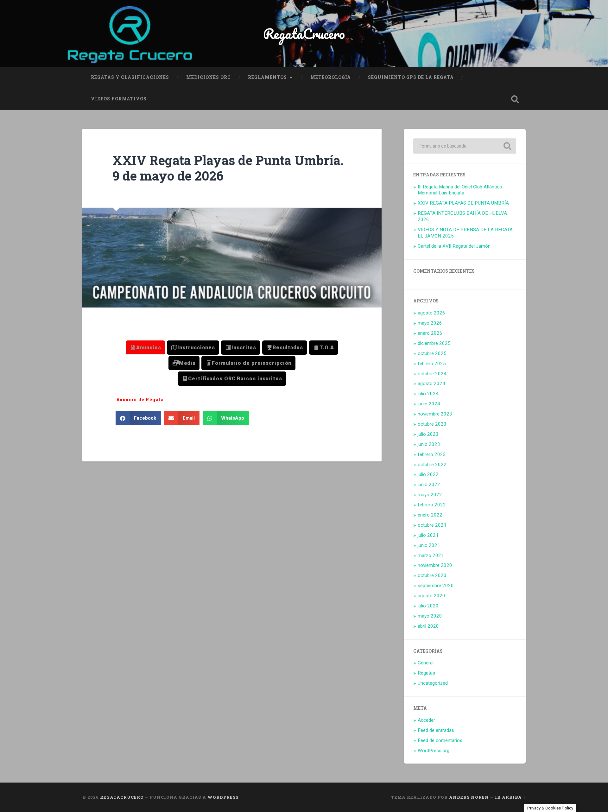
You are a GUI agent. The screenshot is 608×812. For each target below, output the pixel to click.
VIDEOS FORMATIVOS (119, 99)
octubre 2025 (432, 353)
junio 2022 (429, 484)
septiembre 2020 (436, 585)
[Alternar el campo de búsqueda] (515, 99)
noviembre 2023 (435, 414)
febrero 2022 (432, 505)
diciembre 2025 (434, 343)
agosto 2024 (431, 383)
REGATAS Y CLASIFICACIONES (130, 77)
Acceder (426, 720)
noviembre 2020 (435, 565)
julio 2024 (428, 393)
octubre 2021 (432, 525)
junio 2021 (429, 545)
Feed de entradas (436, 730)
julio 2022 (428, 474)
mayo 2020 (430, 616)
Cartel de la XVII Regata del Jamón (454, 246)
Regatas (426, 673)
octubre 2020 (432, 575)
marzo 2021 (431, 555)
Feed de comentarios (440, 740)
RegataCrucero (304, 33)
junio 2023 (429, 444)
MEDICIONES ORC (208, 77)
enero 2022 (430, 515)
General (426, 663)
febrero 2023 (432, 454)
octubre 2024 (432, 374)
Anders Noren (469, 797)
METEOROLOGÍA (330, 77)
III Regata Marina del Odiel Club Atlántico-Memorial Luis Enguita (461, 190)
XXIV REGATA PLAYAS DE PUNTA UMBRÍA (463, 203)
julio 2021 (428, 535)
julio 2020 (428, 606)
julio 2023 (428, 434)
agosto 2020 (431, 596)
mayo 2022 (430, 495)
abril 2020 (428, 626)
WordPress (222, 797)
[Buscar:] (464, 146)
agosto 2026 (431, 313)
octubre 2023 (432, 424)
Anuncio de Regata (140, 399)
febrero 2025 (432, 363)
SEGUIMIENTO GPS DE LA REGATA (411, 77)
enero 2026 (430, 333)
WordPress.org (433, 750)
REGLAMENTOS (267, 77)
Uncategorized (433, 683)
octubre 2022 (432, 464)
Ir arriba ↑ (510, 797)
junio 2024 (429, 404)
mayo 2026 (430, 323)
